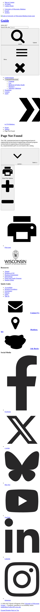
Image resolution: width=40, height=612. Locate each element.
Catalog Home (9, 6)
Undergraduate (9, 77)
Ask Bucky (34, 349)
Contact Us (34, 313)
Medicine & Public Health (17, 85)
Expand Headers (6, 610)
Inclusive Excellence (11, 289)
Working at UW (9, 273)
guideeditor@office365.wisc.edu (11, 607)
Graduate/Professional (11, 79)
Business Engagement (11, 275)
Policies (7, 293)
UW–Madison (15, 9)
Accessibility (9, 287)
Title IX (7, 296)
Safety (7, 294)
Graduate (11, 81)
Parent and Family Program (13, 278)
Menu (5, 59)
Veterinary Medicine (15, 88)
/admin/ (7, 129)
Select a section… (27, 163)
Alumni (7, 271)
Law (10, 83)
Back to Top (15, 610)
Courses (7, 92)
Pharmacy (12, 86)
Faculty (7, 11)
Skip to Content (9, 2)
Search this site (5, 27)
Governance (8, 291)
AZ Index (8, 4)
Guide (5, 20)
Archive (7, 12)
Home (6, 127)
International (8, 276)
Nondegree (8, 90)
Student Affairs (9, 280)
